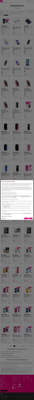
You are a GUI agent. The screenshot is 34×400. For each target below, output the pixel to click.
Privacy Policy (3, 216)
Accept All (31, 218)
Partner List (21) (10, 216)
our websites (14, 196)
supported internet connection (25, 196)
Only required (26, 218)
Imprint (6, 216)
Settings (4, 218)
